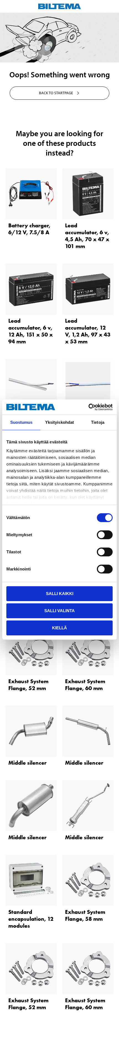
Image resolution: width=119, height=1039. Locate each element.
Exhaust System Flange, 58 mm (85, 915)
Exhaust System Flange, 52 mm (28, 685)
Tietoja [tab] (97, 422)
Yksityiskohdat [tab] (59, 422)
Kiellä (59, 627)
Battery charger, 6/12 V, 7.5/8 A (29, 229)
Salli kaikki (59, 593)
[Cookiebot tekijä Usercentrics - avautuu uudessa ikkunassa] (88, 407)
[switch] (105, 534)
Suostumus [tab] (21, 422)
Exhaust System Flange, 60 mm (85, 685)
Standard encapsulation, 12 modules (30, 918)
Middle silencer (27, 762)
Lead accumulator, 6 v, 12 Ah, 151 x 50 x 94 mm (30, 331)
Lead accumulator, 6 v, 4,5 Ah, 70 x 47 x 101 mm (87, 236)
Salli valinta (59, 610)
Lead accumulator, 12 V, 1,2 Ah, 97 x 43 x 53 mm (87, 331)
